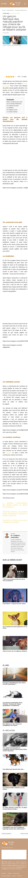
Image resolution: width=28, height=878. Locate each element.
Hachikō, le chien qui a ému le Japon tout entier (15, 521)
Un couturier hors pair (13, 105)
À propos (3, 873)
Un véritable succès (12, 109)
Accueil (4, 10)
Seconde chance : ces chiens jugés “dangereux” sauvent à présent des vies (15, 513)
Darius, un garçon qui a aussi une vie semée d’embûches (14, 102)
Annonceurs (16, 873)
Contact (14, 876)
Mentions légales (5, 876)
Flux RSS (19, 876)
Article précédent (6, 833)
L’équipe (9, 873)
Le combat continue (12, 111)
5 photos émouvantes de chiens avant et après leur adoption (15, 505)
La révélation (10, 107)
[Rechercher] (25, 3)
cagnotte (8, 452)
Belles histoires (10, 10)
